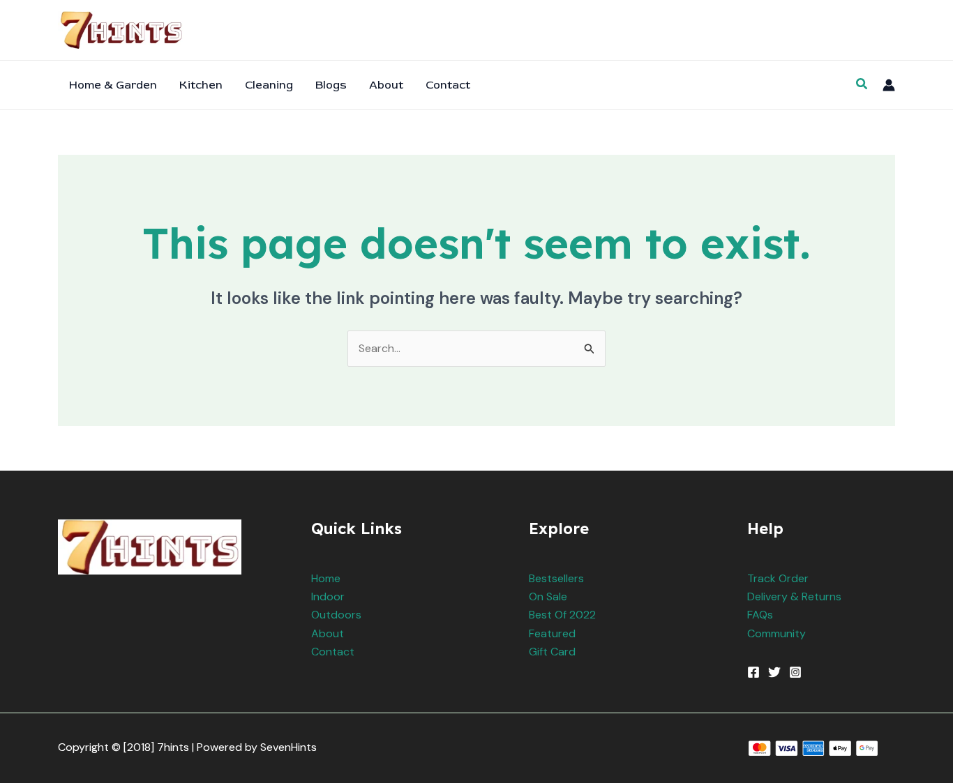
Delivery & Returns (794, 596)
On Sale (548, 596)
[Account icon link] (889, 85)
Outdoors (336, 614)
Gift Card (552, 651)
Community (776, 633)
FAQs (760, 614)
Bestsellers (556, 578)
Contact (332, 651)
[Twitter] (774, 672)
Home (325, 578)
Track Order (778, 578)
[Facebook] (753, 672)
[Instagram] (795, 672)
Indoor (328, 596)
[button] (862, 84)
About (327, 633)
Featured (552, 633)
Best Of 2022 (562, 614)
